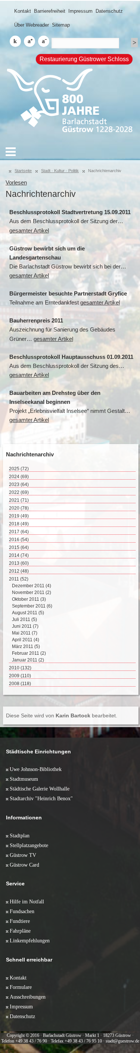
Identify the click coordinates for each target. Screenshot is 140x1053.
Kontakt (22, 11)
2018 (19, 523)
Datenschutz (109, 11)
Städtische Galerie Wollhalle (39, 789)
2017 (19, 531)
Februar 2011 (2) (29, 653)
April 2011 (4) (25, 639)
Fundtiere (20, 921)
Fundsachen (22, 911)
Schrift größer (29, 41)
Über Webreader (31, 25)
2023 (19, 484)
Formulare (21, 987)
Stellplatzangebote (29, 845)
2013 (19, 563)
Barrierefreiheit (49, 11)
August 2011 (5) (28, 612)
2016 (19, 539)
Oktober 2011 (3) (29, 599)
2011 (18, 579)
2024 (19, 476)
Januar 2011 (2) (28, 660)
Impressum (80, 11)
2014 (19, 555)
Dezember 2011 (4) (31, 585)
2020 (19, 508)
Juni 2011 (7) (25, 626)
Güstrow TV (23, 855)
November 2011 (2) (31, 592)
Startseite (23, 170)
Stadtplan (19, 835)
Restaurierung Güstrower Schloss (84, 59)
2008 (20, 683)
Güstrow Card (24, 865)
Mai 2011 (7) (24, 633)
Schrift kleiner (43, 41)
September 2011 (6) (32, 606)
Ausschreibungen (28, 997)
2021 (19, 500)
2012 (19, 571)
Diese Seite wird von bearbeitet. (61, 715)
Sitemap (61, 25)
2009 (20, 675)
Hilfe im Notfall (27, 901)
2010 (20, 667)
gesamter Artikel (29, 231)
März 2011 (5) (26, 646)
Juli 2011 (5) (24, 619)
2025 (19, 468)
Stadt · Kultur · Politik (60, 170)
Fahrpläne (20, 931)
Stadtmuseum (24, 779)
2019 (19, 516)
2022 (19, 492)
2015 (19, 547)
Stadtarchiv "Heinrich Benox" (41, 798)
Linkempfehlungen (30, 941)
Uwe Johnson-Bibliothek (36, 769)
